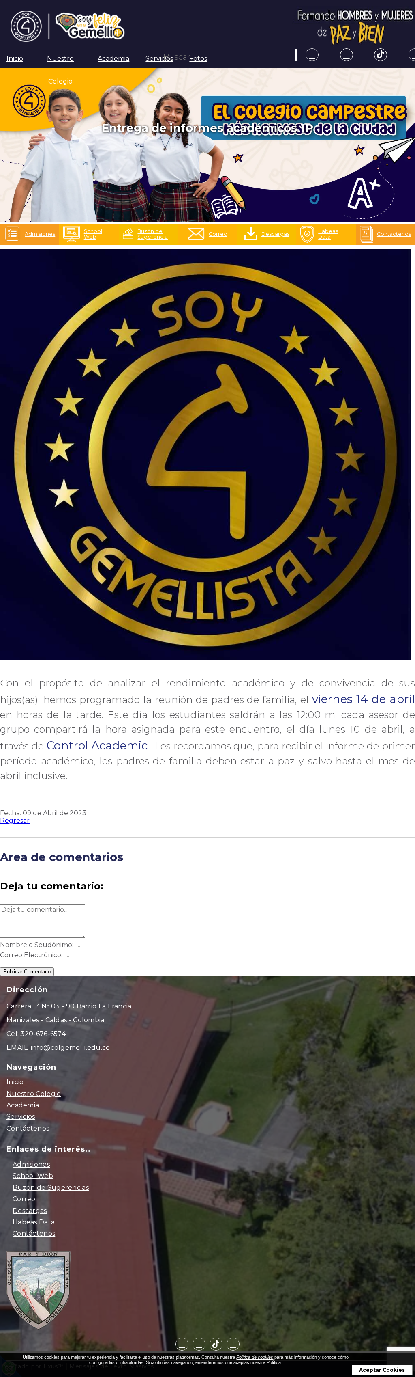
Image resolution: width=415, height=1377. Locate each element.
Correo (24, 1199)
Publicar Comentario (27, 972)
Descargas (30, 1211)
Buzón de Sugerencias (51, 1187)
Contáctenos (27, 1128)
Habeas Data (34, 1222)
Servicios (159, 59)
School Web (33, 1176)
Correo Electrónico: (31, 955)
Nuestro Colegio (33, 1094)
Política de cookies (254, 1357)
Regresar (15, 820)
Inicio (14, 59)
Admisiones (31, 1164)
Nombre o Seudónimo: (36, 945)
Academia (113, 59)
